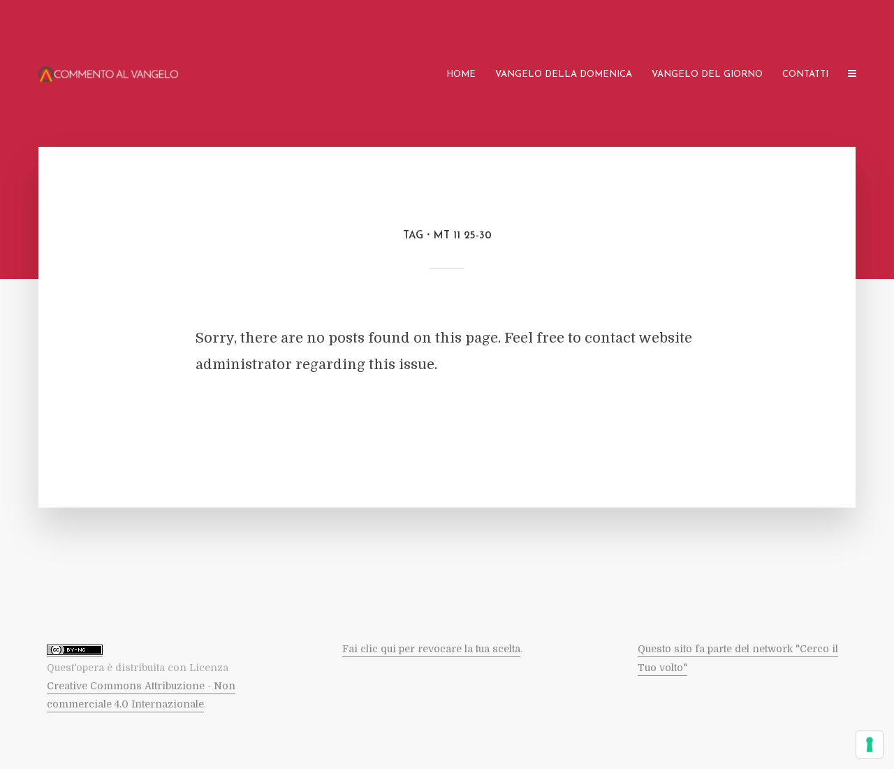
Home (461, 74)
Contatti (805, 74)
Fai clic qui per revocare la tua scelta (431, 648)
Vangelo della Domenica (563, 74)
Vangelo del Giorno (707, 74)
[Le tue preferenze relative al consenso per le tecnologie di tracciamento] (869, 744)
